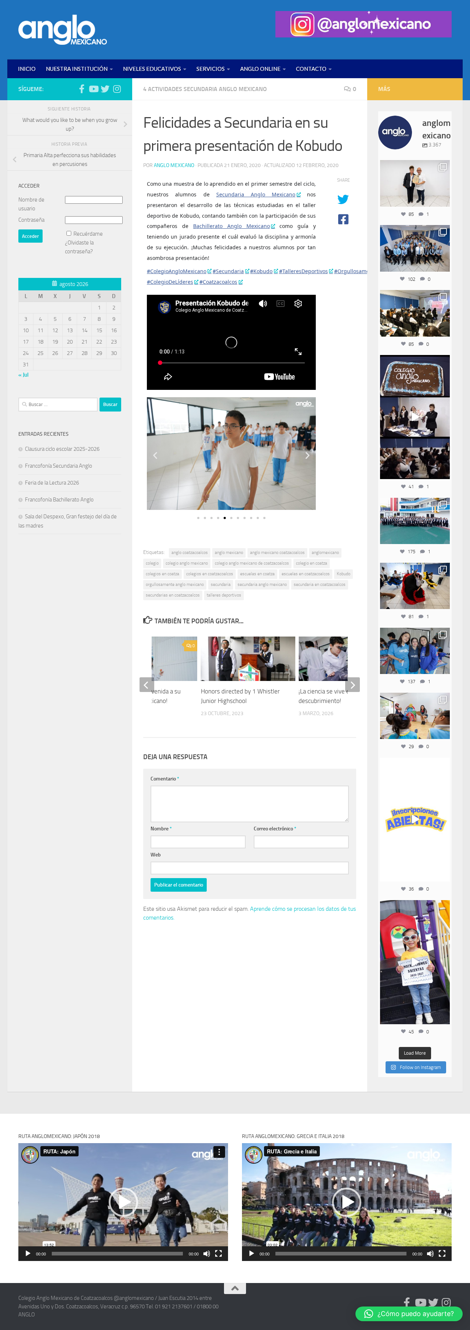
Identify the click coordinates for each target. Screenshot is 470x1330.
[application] (123, 1202)
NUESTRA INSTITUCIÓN (77, 68)
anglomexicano (325, 552)
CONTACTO (311, 68)
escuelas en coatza (257, 573)
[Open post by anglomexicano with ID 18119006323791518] (415, 586)
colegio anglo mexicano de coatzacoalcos (252, 563)
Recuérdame (88, 234)
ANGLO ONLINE (260, 68)
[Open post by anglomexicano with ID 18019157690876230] (415, 248)
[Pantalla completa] (218, 1253)
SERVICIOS (210, 68)
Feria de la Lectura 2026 (52, 482)
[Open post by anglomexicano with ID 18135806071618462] (415, 313)
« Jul (23, 375)
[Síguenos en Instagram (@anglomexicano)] (116, 88)
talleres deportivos (224, 595)
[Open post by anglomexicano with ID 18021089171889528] (415, 651)
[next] (352, 684)
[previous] (147, 684)
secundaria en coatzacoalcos (320, 584)
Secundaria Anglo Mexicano (256, 194)
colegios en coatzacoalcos (209, 573)
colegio (152, 563)
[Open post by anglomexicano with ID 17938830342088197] (415, 521)
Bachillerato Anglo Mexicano (231, 225)
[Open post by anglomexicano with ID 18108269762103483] (415, 962)
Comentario (165, 779)
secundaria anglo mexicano (262, 584)
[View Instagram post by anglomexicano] (443, 200)
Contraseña (31, 220)
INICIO (27, 68)
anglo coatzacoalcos (189, 552)
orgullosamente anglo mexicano (175, 584)
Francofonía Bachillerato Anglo (59, 499)
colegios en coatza (162, 573)
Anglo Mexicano (174, 165)
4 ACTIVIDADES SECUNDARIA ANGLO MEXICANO (205, 89)
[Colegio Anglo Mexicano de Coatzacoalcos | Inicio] (62, 30)
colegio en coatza (311, 563)
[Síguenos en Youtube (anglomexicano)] (93, 88)
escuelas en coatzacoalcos (306, 573)
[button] (155, 455)
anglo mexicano (229, 552)
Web (156, 855)
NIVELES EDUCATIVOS (152, 68)
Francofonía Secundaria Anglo (58, 466)
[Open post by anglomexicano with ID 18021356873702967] (415, 183)
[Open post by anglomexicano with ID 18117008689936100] (415, 417)
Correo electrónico (275, 829)
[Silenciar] (206, 1253)
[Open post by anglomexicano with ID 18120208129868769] (415, 820)
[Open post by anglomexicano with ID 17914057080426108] (415, 716)
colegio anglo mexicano (187, 563)
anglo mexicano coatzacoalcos (277, 552)
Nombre (161, 829)
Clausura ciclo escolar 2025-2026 (62, 449)
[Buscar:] (58, 405)
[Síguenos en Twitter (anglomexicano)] (105, 88)
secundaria (221, 584)
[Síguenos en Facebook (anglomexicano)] (81, 88)
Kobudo (343, 573)
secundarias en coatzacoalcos (173, 595)
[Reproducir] (28, 1253)
